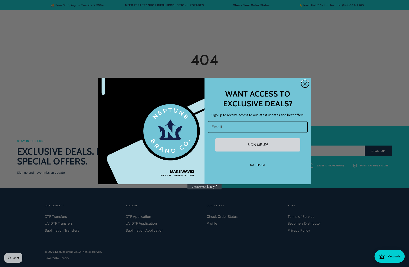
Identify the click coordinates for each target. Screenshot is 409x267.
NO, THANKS (257, 165)
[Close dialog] (305, 84)
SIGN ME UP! (258, 144)
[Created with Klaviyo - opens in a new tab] (204, 186)
